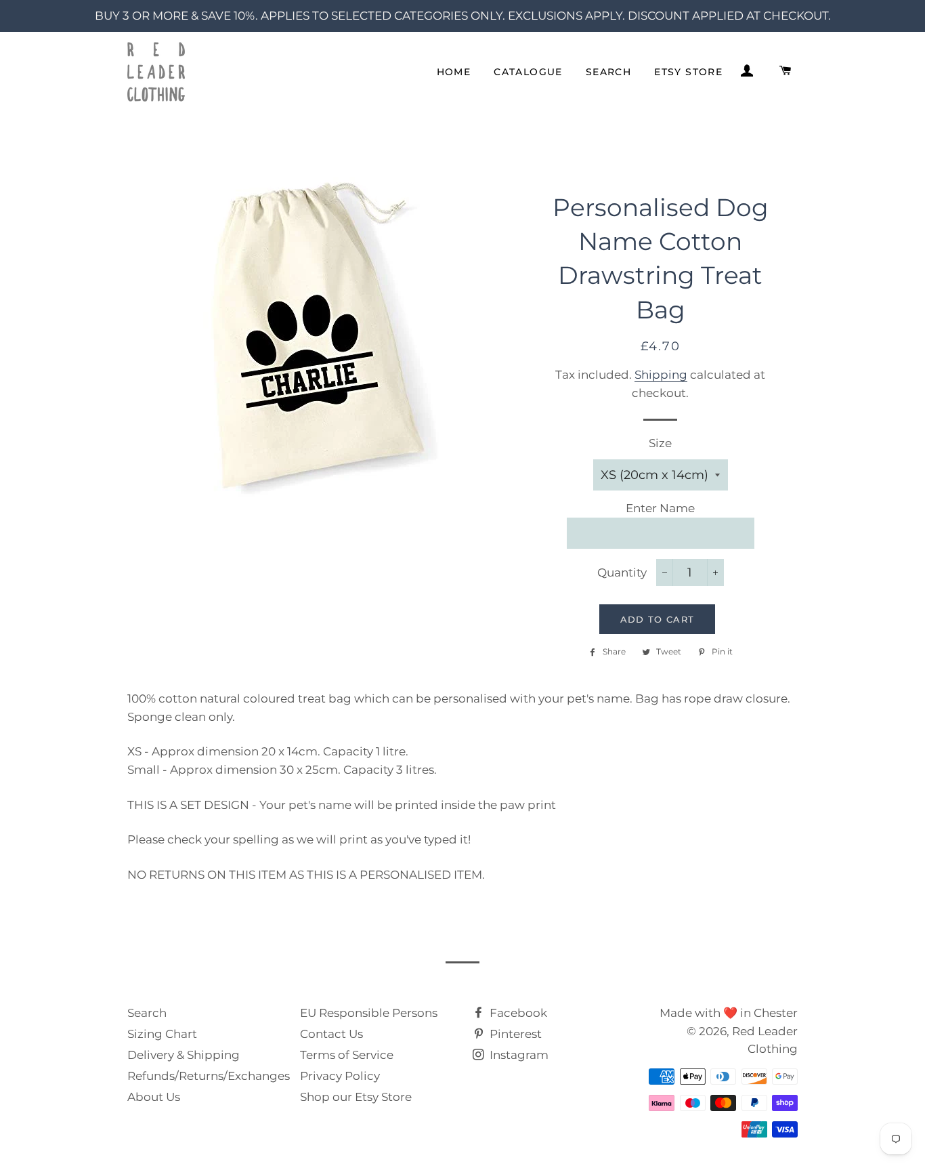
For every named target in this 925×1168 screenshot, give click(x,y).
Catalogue (528, 72)
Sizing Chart (162, 1034)
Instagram (517, 1055)
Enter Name (660, 508)
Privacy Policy (340, 1076)
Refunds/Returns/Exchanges (208, 1076)
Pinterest (514, 1034)
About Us (153, 1097)
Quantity (622, 572)
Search (608, 72)
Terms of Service (346, 1055)
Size (660, 443)
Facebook (517, 1013)
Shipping (660, 374)
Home (454, 72)
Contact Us (331, 1034)
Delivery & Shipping (183, 1055)
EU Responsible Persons (368, 1013)
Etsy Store (688, 72)
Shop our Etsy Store (356, 1097)
